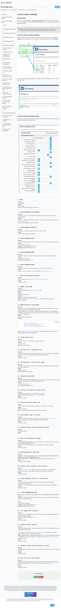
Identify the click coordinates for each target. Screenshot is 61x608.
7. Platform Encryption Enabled (7, 48)
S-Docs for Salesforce (13, 9)
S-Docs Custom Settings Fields (6, 21)
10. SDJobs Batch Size (6, 59)
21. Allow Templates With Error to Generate (6, 107)
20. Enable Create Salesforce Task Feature (6, 102)
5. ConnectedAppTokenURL (7, 40)
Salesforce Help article (50, 536)
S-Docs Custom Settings (31, 9)
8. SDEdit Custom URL (7, 52)
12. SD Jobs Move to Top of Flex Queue (7, 67)
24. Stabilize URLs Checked (6, 120)
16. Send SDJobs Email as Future (6, 83)
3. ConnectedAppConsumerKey (7, 32)
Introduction (4, 14)
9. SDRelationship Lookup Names (6, 55)
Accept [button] (52, 605)
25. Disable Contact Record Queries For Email (6, 125)
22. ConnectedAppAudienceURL (7, 112)
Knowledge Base (4, 9)
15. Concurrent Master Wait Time (7, 79)
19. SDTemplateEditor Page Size (7, 97)
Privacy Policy (37, 600)
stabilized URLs (40, 532)
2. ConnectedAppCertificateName (7, 28)
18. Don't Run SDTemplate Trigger (6, 93)
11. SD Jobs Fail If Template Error (6, 63)
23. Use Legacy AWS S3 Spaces (7, 116)
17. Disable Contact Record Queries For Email (6, 88)
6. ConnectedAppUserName (7, 44)
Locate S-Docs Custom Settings (6, 17)
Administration (22, 9)
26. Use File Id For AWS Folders (6, 130)
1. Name (4, 25)
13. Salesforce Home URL (7, 71)
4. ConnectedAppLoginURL (7, 36)
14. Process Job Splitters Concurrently (7, 75)
